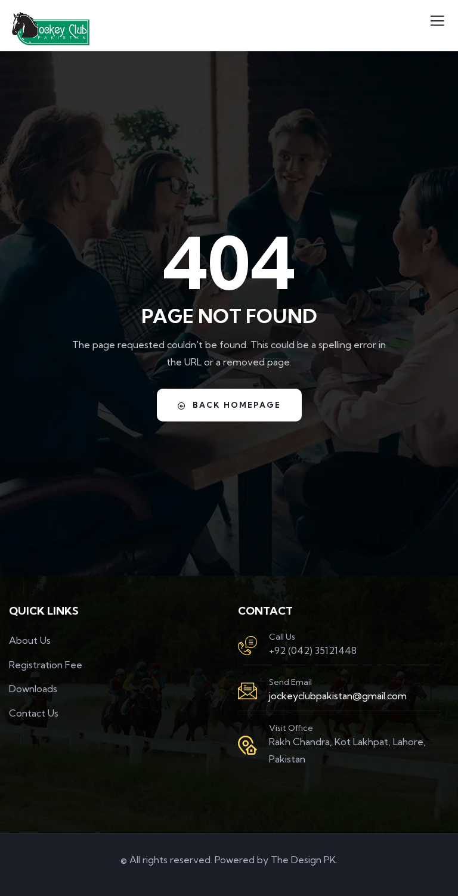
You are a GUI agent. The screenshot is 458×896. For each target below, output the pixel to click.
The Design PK (303, 860)
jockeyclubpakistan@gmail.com (338, 696)
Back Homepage (237, 405)
